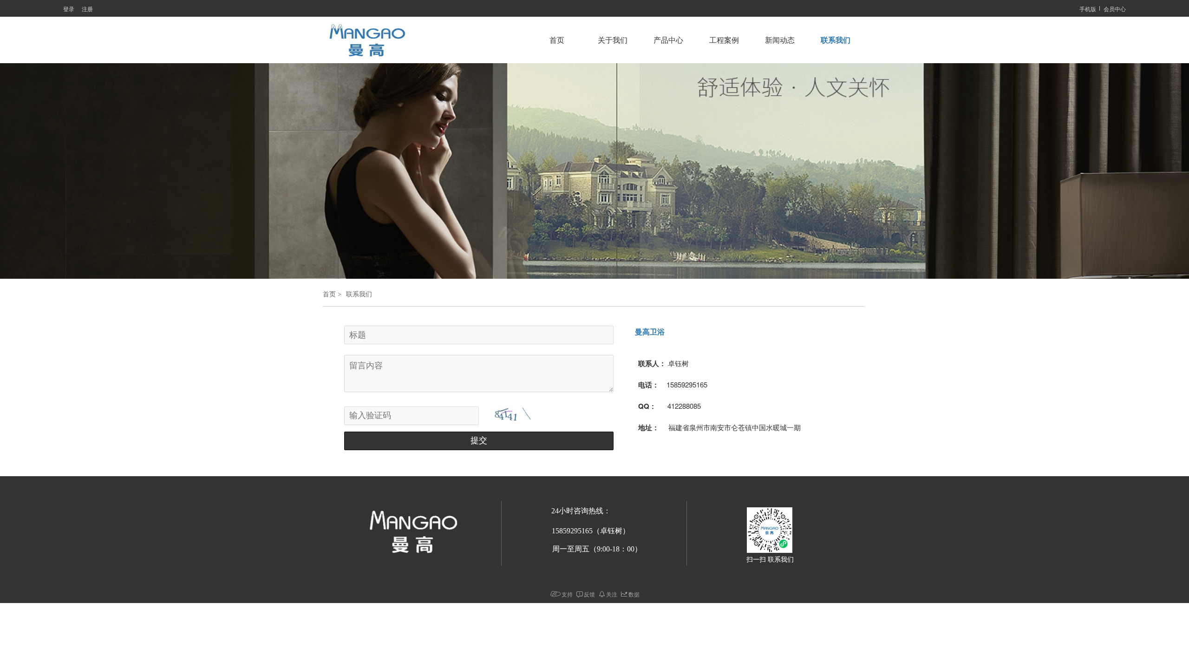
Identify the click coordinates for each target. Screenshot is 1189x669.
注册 (87, 9)
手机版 (1087, 9)
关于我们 (612, 40)
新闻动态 (780, 40)
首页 (556, 40)
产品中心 (668, 40)
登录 (68, 9)
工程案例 (724, 40)
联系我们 (835, 40)
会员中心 (1115, 9)
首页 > (332, 294)
